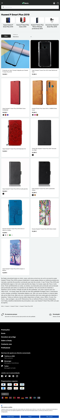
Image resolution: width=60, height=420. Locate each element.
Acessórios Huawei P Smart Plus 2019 (51, 25)
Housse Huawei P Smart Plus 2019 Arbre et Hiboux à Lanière (13, 229)
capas (25, 278)
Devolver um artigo (8, 337)
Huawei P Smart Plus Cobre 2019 (22, 25)
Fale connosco (8, 358)
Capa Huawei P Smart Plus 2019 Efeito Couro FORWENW (13, 109)
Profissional (5, 348)
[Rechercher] (3, 7)
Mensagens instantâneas (11, 363)
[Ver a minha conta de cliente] (54, 3)
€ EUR (4, 394)
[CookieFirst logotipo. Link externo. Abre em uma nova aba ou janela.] (1, 405)
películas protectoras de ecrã (36, 278)
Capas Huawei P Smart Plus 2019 (8, 25)
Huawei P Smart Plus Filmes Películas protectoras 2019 (37, 26)
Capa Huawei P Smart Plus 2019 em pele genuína (15, 188)
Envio (3, 333)
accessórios (50, 278)
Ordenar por (15, 34)
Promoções (5, 330)
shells (21, 278)
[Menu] (11, 3)
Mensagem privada (9, 368)
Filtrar (6, 36)
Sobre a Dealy (6, 340)
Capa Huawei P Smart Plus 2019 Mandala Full (14, 148)
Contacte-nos (6, 344)
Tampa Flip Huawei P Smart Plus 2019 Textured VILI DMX (44, 149)
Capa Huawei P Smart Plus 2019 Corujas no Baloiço (13, 269)
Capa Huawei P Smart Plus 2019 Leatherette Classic (43, 189)
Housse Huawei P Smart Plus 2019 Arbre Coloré (44, 229)
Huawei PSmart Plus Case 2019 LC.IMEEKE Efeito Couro (44, 109)
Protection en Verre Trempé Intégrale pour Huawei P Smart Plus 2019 (15, 71)
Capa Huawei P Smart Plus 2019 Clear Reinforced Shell (44, 71)
